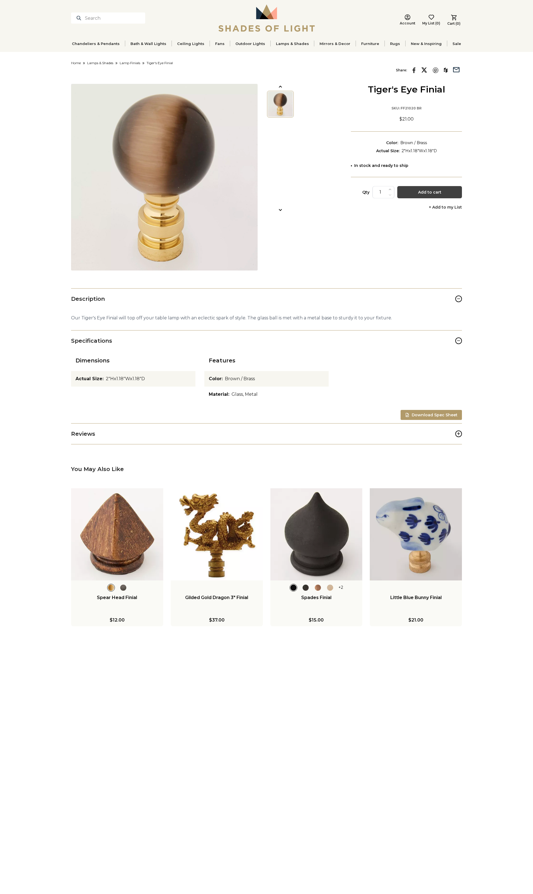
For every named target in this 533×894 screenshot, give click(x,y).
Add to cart (429, 192)
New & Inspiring (426, 43)
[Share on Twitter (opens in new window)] (424, 70)
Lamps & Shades (292, 43)
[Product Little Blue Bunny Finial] (416, 534)
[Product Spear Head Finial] (117, 534)
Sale (456, 43)
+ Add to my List (445, 207)
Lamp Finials (130, 63)
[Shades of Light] (266, 18)
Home (76, 63)
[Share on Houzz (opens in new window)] (445, 70)
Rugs (395, 43)
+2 (340, 587)
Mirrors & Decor (335, 43)
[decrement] (390, 195)
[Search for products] (80, 18)
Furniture (370, 43)
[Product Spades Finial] (316, 534)
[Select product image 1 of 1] (280, 104)
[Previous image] (280, 86)
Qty (365, 192)
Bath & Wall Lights (148, 43)
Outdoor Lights (250, 43)
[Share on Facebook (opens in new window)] (414, 70)
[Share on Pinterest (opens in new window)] (435, 70)
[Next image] (280, 210)
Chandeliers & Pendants (96, 43)
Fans (220, 43)
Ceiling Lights (190, 43)
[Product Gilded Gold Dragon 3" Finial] (217, 534)
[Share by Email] (456, 69)
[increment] (390, 189)
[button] (164, 177)
